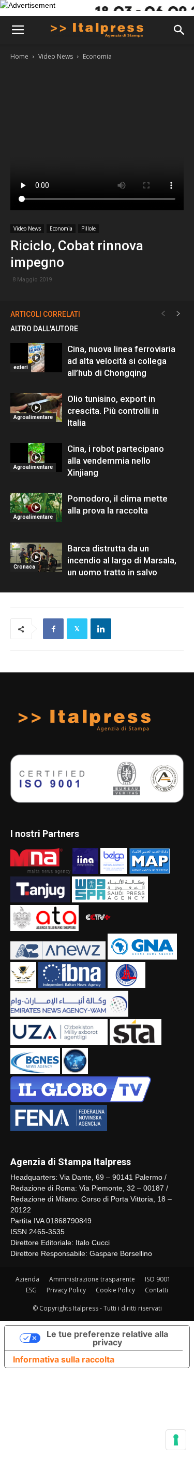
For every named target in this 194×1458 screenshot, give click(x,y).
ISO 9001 (158, 1279)
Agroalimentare (33, 417)
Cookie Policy (115, 1290)
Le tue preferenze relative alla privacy (107, 1338)
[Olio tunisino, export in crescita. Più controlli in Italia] (36, 407)
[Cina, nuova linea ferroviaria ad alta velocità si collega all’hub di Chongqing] (36, 357)
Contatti (156, 1290)
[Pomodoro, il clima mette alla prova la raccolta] (36, 507)
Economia (97, 56)
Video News (55, 56)
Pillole (88, 228)
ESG (31, 1290)
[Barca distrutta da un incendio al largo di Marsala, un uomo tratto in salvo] (36, 557)
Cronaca (24, 567)
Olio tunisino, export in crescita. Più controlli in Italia (113, 411)
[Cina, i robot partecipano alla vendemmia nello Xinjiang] (36, 457)
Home (19, 56)
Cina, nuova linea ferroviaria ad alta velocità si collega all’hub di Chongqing (121, 361)
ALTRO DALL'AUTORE (44, 329)
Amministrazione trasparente (92, 1279)
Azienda (27, 1279)
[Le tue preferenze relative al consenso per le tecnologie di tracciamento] (176, 1440)
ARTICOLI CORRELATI (45, 314)
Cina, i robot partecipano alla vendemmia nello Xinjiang (115, 460)
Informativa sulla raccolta (63, 1359)
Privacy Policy (66, 1290)
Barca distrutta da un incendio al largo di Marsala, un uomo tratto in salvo (121, 560)
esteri (20, 367)
